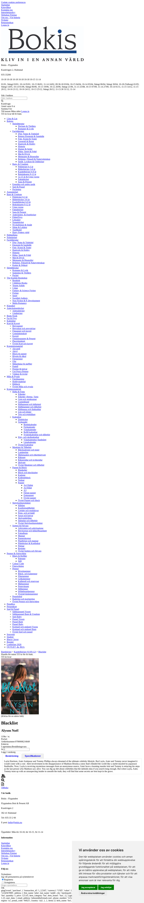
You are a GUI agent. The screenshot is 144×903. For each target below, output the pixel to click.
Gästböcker (17, 313)
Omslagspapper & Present (23, 338)
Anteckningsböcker (15, 308)
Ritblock (16, 384)
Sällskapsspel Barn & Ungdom (26, 614)
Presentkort (12, 606)
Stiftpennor (23, 589)
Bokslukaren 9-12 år (27, 174)
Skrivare (21, 462)
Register (21, 548)
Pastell (15, 366)
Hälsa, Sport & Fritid (27, 151)
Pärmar (21, 546)
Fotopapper (29, 495)
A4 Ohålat (28, 485)
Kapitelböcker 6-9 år (27, 172)
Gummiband (23, 402)
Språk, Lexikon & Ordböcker (31, 161)
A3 (25, 490)
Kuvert (15, 336)
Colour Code (18, 563)
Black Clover (13, 639)
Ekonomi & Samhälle (22, 245)
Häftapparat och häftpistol (29, 404)
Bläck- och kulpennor (27, 574)
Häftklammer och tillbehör (29, 407)
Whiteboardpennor (26, 591)
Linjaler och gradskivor (28, 510)
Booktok (16, 280)
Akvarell (16, 348)
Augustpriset (12, 192)
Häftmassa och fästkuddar (29, 409)
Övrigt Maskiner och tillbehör (31, 465)
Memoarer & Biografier (28, 156)
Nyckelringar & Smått (22, 225)
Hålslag (21, 505)
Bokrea (10, 121)
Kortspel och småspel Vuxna (25, 627)
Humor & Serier (25, 149)
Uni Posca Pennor (20, 371)
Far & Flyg (12, 318)
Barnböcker (6, 652)
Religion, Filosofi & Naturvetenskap (34, 159)
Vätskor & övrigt (19, 374)
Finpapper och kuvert (21, 331)
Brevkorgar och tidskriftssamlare (32, 531)
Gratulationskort (19, 333)
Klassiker (11, 306)
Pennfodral (17, 596)
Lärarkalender (30, 442)
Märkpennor (23, 584)
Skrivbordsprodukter (21, 503)
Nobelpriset (12, 237)
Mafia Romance (19, 303)
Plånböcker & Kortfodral (29, 543)
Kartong (21, 475)
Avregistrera (9, 882)
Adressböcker (18, 311)
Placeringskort (18, 341)
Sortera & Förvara (20, 525)
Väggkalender (30, 429)
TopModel (17, 230)
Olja (14, 361)
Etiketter (21, 394)
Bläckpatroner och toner (28, 450)
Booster (10, 642)
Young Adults (18, 285)
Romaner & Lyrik (26, 129)
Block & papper (19, 354)
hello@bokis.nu (15, 822)
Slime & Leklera (19, 227)
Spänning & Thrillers (21, 273)
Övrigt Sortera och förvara (29, 551)
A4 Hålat (28, 488)
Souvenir (11, 634)
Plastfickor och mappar (28, 541)
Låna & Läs (12, 118)
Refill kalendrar (30, 432)
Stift (20, 561)
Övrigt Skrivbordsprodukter (30, 523)
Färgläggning (18, 379)
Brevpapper (17, 326)
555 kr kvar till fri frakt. (11, 114)
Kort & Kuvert (13, 323)
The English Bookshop (17, 278)
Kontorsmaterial (14, 389)
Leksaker (16, 220)
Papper (21, 482)
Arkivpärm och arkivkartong (30, 528)
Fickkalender (29, 427)
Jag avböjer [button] (106, 887)
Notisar (21, 480)
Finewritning (18, 566)
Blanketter (22, 470)
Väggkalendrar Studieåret (35, 440)
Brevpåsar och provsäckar (23, 328)
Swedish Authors (20, 298)
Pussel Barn (17, 622)
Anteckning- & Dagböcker (24, 214)
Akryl (15, 351)
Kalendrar (11, 321)
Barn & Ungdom (14, 194)
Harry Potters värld (20, 232)
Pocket (15, 275)
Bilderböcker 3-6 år (26, 169)
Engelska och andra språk (23, 184)
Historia (21, 146)
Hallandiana (12, 235)
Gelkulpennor (24, 579)
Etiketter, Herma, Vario (28, 397)
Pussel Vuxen (18, 619)
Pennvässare (23, 586)
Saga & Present (25, 182)
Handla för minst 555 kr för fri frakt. (17, 655)
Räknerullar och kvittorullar (30, 460)
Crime (15, 288)
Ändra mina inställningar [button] (93, 893)
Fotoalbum (23, 533)
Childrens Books (19, 283)
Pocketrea (16, 189)
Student (10, 637)
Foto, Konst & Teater (27, 139)
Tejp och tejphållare (26, 414)
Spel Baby (17, 616)
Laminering (23, 452)
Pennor (15, 568)
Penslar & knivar (19, 369)
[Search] (2, 101)
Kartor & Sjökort (19, 265)
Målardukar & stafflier (22, 364)
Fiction (15, 293)
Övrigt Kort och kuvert (22, 343)
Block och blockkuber (28, 472)
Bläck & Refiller (19, 556)
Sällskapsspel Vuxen (21, 611)
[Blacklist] (20, 686)
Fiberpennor (23, 576)
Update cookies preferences (13, 2)
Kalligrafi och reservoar (28, 581)
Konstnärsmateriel (15, 346)
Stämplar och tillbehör (28, 520)
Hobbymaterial (19, 381)
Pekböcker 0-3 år (25, 166)
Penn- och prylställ (26, 513)
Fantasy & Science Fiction (24, 290)
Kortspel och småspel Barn (24, 629)
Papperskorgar (24, 538)
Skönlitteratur (18, 123)
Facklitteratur (18, 131)
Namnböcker (18, 222)
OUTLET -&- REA (16, 647)
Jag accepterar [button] (88, 887)
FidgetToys (17, 217)
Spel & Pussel (18, 187)
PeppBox (11, 604)
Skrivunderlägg (25, 518)
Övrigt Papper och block (29, 500)
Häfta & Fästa (18, 391)
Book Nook (12, 316)
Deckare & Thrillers (27, 126)
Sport (14, 295)
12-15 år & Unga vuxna (28, 177)
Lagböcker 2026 (14, 644)
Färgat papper (30, 493)
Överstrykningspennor (28, 594)
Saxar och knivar (25, 515)
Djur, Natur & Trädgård (28, 134)
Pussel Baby (17, 624)
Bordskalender (30, 424)
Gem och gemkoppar (27, 399)
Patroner (21, 558)
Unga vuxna (17, 207)
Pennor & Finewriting (16, 553)
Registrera (8, 879)
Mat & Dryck (24, 154)
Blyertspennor (24, 571)
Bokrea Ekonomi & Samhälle (31, 136)
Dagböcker (23, 419)
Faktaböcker (23, 179)
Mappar (21, 536)
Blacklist (42, 652)
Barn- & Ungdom (20, 164)
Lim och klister (24, 412)
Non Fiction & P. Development (26, 300)
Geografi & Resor (26, 141)
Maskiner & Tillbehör (22, 447)
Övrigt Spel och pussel (22, 632)
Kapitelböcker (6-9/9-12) (25, 652)
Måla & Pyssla (13, 376)
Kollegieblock (24, 477)
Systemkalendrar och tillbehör (37, 434)
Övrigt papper (30, 498)
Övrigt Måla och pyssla (22, 386)
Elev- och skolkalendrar (28, 437)
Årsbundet (22, 422)
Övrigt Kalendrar (25, 445)
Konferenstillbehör (26, 508)
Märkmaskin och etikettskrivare (32, 455)
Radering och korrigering (23, 599)
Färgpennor (17, 359)
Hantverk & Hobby (26, 144)
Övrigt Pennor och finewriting (25, 601)
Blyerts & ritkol (19, 356)
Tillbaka (4, 787)
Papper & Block (19, 467)
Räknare (21, 457)
